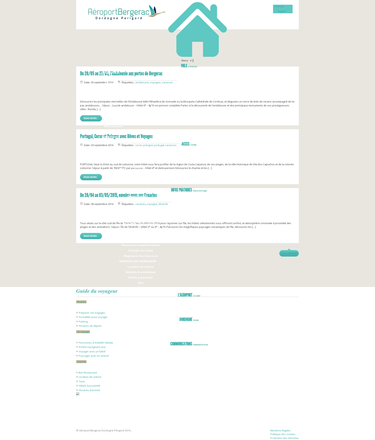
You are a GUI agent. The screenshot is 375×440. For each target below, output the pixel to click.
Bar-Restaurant (88, 372)
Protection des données (284, 438)
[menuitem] (189, 66)
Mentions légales (280, 430)
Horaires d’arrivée (89, 390)
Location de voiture (90, 377)
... (131, 430)
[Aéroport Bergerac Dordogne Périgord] (187, 29)
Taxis (82, 381)
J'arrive (81, 361)
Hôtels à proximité (89, 385)
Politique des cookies (283, 434)
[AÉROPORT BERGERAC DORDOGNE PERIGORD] (86, 422)
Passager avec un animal (94, 355)
